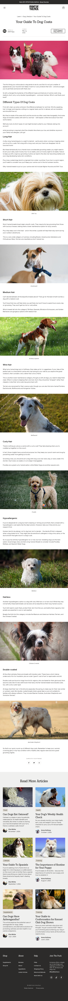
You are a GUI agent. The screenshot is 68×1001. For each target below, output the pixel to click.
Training (39, 860)
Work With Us (38, 975)
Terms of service (28, 988)
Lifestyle (6, 860)
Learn (19, 16)
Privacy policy (40, 988)
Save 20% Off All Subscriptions (34, 2)
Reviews (20, 962)
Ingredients (21, 969)
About (20, 965)
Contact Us (37, 965)
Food (5, 810)
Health (38, 810)
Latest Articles (22, 972)
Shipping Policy (39, 969)
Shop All (5, 965)
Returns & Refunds (39, 972)
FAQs (35, 962)
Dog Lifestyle (27, 16)
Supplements (8, 912)
